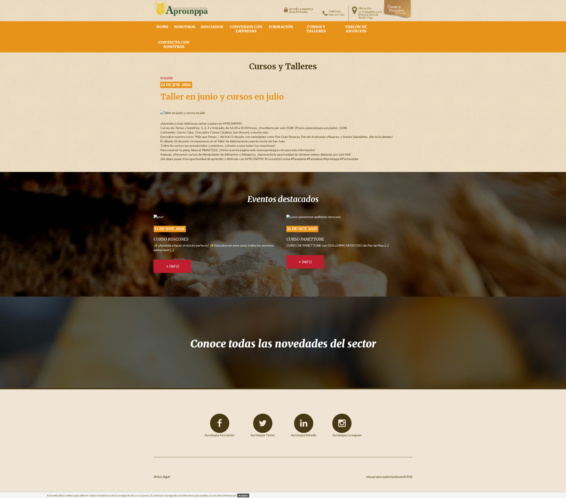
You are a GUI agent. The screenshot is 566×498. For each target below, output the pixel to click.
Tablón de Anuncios (356, 29)
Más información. (227, 495)
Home (162, 27)
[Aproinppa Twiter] (262, 423)
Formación (281, 27)
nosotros (184, 27)
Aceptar (243, 495)
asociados (212, 27)
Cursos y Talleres (316, 29)
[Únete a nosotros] (397, 17)
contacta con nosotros (173, 44)
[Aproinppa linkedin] (303, 423)
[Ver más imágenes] (159, 216)
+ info (172, 266)
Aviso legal (162, 476)
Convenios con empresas (246, 29)
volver (166, 78)
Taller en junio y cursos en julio (222, 97)
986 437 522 (336, 14)
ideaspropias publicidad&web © (386, 477)
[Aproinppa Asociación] (219, 423)
